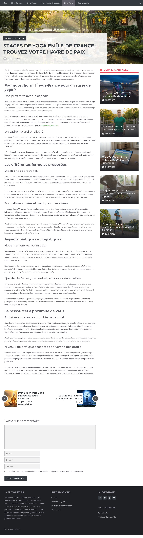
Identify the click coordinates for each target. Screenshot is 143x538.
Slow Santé (68, 3)
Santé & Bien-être (14, 38)
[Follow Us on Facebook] (100, 498)
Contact (54, 497)
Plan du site (56, 510)
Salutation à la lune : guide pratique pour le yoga (69, 398)
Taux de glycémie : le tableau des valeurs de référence (116, 160)
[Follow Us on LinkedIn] (114, 498)
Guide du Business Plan (107, 517)
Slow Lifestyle (83, 3)
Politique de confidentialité (61, 506)
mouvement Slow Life (49, 125)
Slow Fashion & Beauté (50, 3)
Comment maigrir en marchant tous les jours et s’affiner (118, 227)
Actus (4, 3)
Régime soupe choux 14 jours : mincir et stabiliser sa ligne (118, 193)
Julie (11, 59)
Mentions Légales (58, 502)
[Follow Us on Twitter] (105, 498)
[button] (140, 3)
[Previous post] (4, 398)
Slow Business (17, 3)
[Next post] (95, 398)
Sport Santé (103, 513)
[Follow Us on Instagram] (109, 498)
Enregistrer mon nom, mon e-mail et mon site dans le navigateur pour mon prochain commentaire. (45, 471)
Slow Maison (32, 3)
